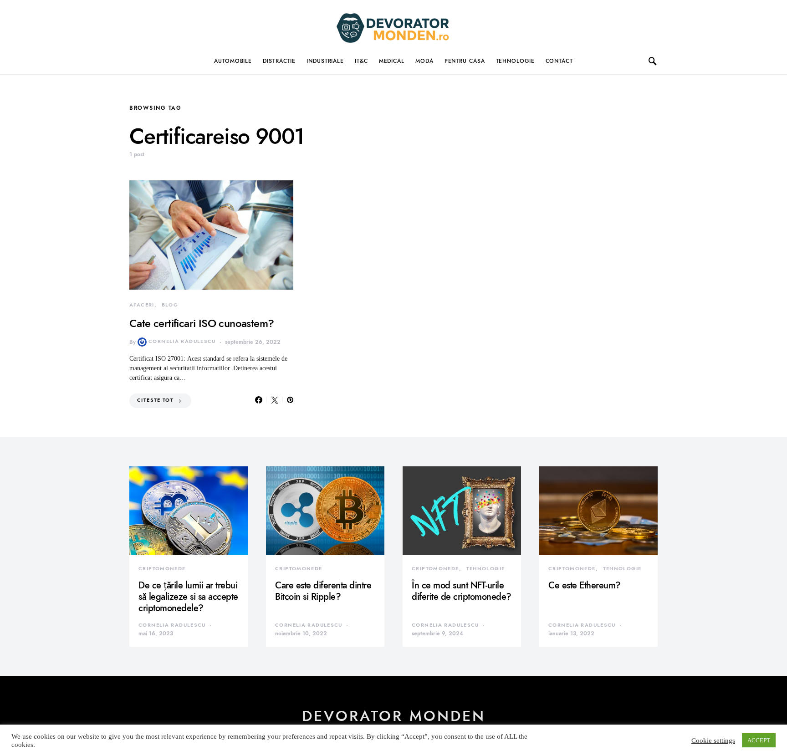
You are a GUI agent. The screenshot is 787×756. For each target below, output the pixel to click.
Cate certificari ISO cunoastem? (201, 323)
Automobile (233, 61)
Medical (391, 61)
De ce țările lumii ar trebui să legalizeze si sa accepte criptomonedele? (188, 596)
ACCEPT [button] (758, 740)
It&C (361, 61)
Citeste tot (155, 400)
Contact (559, 61)
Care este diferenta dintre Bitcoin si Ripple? (323, 591)
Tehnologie (515, 61)
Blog (170, 304)
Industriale (325, 61)
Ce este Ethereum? (584, 585)
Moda (424, 61)
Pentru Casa (465, 61)
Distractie (279, 61)
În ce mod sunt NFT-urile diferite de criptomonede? (461, 591)
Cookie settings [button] (713, 740)
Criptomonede (162, 568)
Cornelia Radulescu (182, 341)
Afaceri (141, 304)
